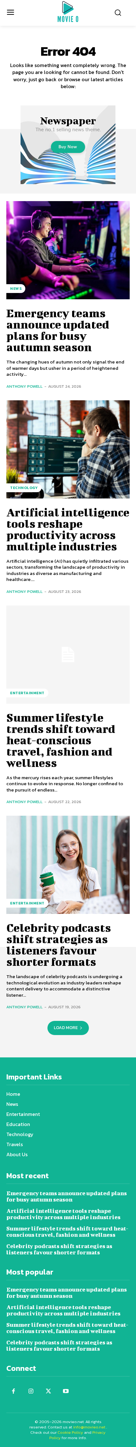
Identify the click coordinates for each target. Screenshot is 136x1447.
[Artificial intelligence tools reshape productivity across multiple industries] (68, 449)
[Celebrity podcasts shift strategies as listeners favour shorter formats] (68, 865)
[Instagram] (31, 1391)
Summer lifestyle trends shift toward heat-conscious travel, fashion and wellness (60, 740)
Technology (24, 488)
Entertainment (27, 693)
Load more (66, 1027)
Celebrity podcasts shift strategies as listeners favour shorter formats (58, 944)
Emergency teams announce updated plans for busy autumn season (57, 329)
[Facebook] (13, 1391)
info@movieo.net (89, 1427)
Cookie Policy (70, 1432)
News (16, 288)
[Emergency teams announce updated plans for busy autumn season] (68, 250)
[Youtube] (66, 1391)
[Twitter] (48, 1391)
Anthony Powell (24, 386)
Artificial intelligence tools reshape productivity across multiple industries (67, 529)
